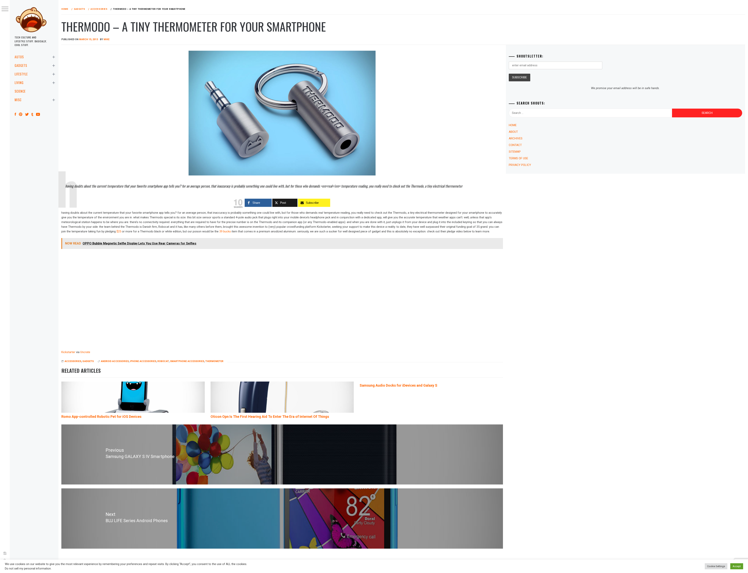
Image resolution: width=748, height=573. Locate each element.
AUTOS (19, 57)
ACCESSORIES (72, 361)
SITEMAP (515, 151)
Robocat (163, 361)
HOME (513, 125)
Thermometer (214, 361)
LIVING (19, 82)
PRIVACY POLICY (520, 165)
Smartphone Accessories (187, 361)
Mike (106, 39)
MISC (18, 99)
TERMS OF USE (518, 158)
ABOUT (513, 132)
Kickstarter (68, 352)
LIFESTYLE (21, 74)
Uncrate (85, 352)
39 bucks (225, 231)
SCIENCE (20, 91)
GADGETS (21, 65)
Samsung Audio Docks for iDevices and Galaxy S (398, 385)
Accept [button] (737, 566)
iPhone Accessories (143, 361)
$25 (118, 231)
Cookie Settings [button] (716, 566)
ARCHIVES (515, 138)
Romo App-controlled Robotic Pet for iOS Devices (101, 416)
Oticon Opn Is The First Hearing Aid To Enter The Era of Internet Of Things (270, 416)
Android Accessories (115, 361)
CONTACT (515, 145)
